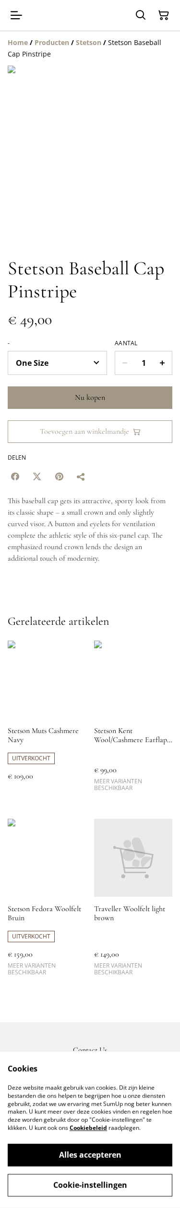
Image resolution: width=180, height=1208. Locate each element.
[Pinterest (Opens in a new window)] (59, 476)
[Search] (140, 15)
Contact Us (90, 1050)
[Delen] (81, 476)
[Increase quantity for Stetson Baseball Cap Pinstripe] (162, 363)
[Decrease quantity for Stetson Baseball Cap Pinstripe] (124, 363)
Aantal (126, 343)
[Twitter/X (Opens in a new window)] (37, 476)
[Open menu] (16, 15)
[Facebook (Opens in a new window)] (15, 476)
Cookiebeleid (88, 1128)
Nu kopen (90, 397)
